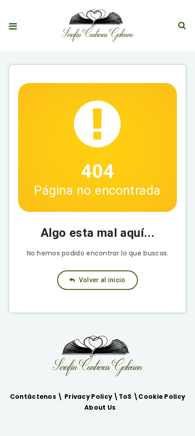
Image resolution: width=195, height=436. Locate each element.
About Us (100, 407)
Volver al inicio (102, 280)
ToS (126, 396)
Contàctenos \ (37, 396)
